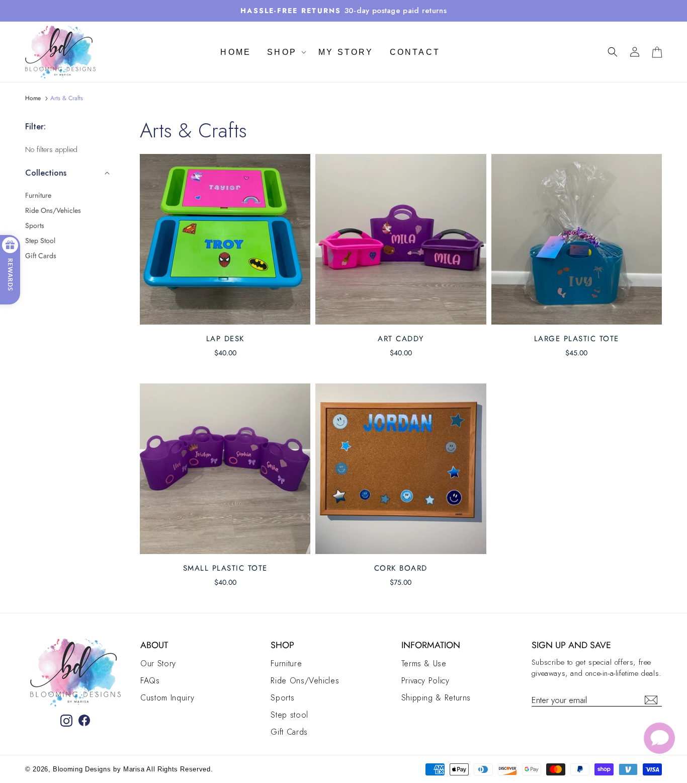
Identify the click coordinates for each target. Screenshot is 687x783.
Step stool (40, 241)
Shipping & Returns (436, 697)
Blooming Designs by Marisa (99, 769)
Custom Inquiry (167, 697)
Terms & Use (424, 663)
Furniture (38, 195)
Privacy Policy (425, 680)
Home (33, 98)
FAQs (150, 680)
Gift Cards (40, 256)
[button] (613, 52)
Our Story (158, 663)
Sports (34, 225)
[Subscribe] (651, 700)
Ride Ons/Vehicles (53, 210)
